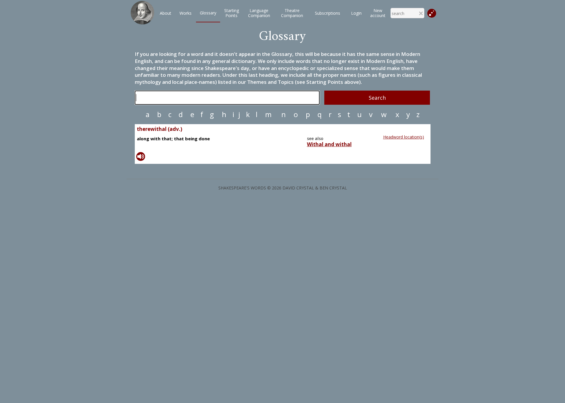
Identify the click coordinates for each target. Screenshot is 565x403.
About (165, 13)
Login (356, 13)
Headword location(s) (403, 137)
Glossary (208, 12)
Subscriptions (327, 13)
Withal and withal (329, 144)
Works (186, 13)
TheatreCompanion (292, 13)
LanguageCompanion (259, 13)
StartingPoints (231, 13)
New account (377, 13)
